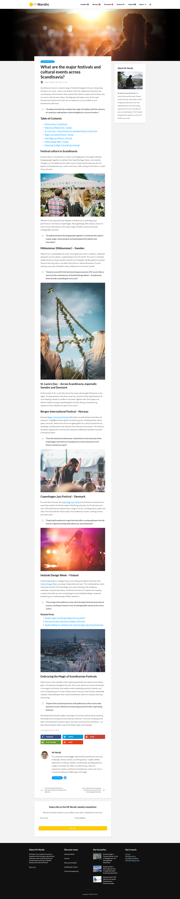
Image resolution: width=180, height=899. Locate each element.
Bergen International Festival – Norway (59, 135)
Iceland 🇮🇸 (132, 4)
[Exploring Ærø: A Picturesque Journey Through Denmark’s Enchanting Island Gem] (97, 869)
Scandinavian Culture (47, 61)
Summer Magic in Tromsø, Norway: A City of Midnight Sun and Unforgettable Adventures (110, 858)
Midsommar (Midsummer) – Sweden (58, 128)
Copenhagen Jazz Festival (71, 502)
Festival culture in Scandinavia (56, 124)
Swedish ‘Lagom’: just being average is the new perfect (65, 618)
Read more (32, 867)
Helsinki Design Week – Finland (56, 142)
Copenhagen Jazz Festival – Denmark (58, 138)
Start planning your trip (132, 860)
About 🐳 (142, 4)
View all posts (57, 778)
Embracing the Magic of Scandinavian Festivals (62, 145)
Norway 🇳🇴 (96, 4)
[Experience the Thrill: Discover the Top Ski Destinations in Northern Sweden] (97, 879)
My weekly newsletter (131, 858)
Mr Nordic (46, 82)
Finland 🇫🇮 (121, 4)
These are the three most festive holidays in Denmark (65, 621)
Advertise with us (130, 856)
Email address (80, 818)
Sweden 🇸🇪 (85, 4)
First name (44, 818)
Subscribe (72, 828)
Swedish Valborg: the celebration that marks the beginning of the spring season (74, 625)
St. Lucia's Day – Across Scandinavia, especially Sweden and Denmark (71, 131)
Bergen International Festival (58, 417)
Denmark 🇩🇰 (108, 4)
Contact (127, 854)
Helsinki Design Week (49, 584)
